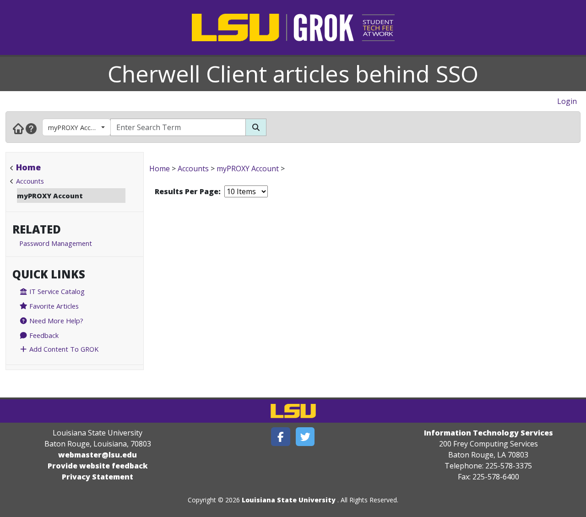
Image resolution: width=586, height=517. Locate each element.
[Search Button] (255, 127)
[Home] (18, 128)
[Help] (31, 128)
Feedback (43, 335)
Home (28, 167)
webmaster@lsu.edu (97, 455)
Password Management (55, 243)
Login (567, 101)
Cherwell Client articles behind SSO (293, 73)
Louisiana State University (289, 499)
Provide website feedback (98, 466)
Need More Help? (55, 320)
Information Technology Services (488, 433)
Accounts (30, 180)
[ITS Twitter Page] (305, 436)
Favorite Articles (53, 305)
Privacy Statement (97, 477)
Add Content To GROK (62, 349)
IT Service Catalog (56, 291)
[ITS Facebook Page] (280, 436)
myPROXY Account (76, 127)
